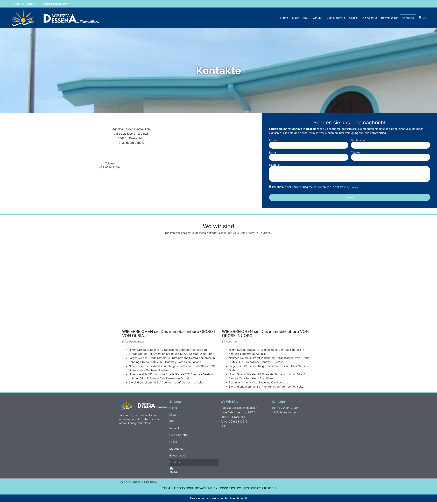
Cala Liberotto (336, 17)
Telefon (356, 152)
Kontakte (408, 17)
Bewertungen (389, 17)
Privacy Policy (349, 187)
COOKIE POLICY (230, 488)
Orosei (353, 17)
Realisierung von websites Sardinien (213, 498)
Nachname (358, 140)
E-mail (273, 152)
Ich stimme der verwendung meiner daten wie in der (315, 187)
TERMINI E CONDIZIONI (177, 488)
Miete (295, 17)
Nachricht (275, 164)
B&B (305, 17)
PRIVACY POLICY (206, 488)
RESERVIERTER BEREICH (260, 488)
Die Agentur (369, 17)
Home (284, 17)
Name (273, 140)
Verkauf (317, 17)
